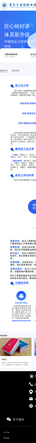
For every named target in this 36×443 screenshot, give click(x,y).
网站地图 (6, 438)
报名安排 (15, 70)
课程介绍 (3, 70)
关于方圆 (6, 432)
